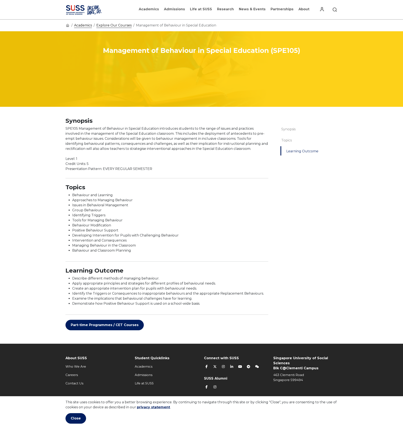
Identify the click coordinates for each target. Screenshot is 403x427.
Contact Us (74, 383)
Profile (322, 9)
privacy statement (153, 407)
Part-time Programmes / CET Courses (105, 325)
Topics (286, 140)
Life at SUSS (201, 9)
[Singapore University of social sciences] (90, 9)
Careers (71, 375)
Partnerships (282, 9)
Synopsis (288, 129)
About (303, 9)
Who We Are (75, 366)
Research (225, 9)
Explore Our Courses (114, 25)
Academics (149, 9)
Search (335, 10)
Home (67, 25)
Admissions (174, 9)
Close (76, 418)
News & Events (252, 9)
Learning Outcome (302, 151)
